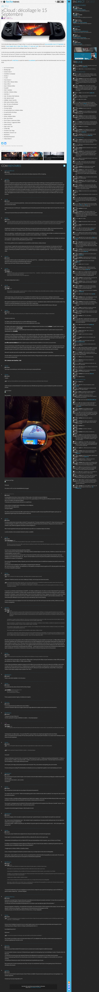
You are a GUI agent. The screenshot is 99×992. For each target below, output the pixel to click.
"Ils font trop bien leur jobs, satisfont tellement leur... (81, 10)
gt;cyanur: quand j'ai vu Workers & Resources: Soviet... (81, 38)
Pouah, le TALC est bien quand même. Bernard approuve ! (82, 23)
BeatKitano (77, 7)
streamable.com (93, 399)
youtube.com (85, 66)
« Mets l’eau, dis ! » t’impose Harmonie (80, 22)
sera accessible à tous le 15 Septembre (54, 44)
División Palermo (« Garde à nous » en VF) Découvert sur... (82, 44)
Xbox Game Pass (8, 145)
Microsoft (2, 145)
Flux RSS (69, 982)
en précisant (32, 60)
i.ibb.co (81, 204)
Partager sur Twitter (2, 143)
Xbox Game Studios (19, 145)
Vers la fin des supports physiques (79, 9)
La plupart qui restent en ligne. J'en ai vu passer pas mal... (82, 32)
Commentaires (79, 5)
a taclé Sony (15, 60)
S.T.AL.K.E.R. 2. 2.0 (76, 16)
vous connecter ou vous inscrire (36, 987)
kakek (76, 28)
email (6, 18)
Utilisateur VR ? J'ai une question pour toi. (80, 31)
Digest (91, 2)
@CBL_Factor (11, 18)
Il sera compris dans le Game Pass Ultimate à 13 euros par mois (22, 46)
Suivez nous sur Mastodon (69, 987)
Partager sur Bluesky (5, 143)
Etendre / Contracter (69, 980)
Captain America (78, 19)
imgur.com (91, 373)
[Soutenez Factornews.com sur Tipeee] (85, 59)
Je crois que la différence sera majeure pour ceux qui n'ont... (82, 17)
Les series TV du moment (77, 43)
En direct (78, 2)
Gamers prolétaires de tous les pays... (80, 37)
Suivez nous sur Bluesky (69, 989)
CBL (5, 17)
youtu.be (85, 103)
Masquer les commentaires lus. (64, 166)
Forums (76, 27)
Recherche (56, 2)
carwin (77, 34)
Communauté (69, 489)
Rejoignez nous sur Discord (69, 985)
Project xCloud (13, 145)
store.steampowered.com (80, 341)
